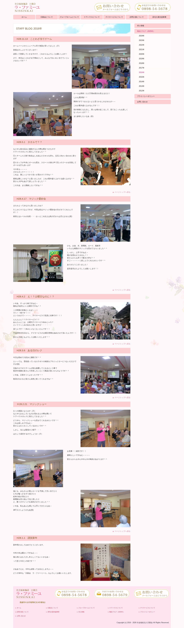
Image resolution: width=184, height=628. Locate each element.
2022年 (141, 45)
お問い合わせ (142, 102)
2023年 (141, 40)
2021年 (141, 49)
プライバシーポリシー (146, 96)
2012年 (141, 91)
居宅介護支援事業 (159, 17)
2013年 (141, 86)
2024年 (141, 36)
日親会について (47, 17)
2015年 (141, 77)
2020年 (141, 54)
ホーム (24, 17)
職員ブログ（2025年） (146, 31)
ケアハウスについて (92, 17)
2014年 (141, 82)
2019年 (141, 59)
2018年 (141, 63)
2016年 (141, 72)
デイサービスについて (114, 17)
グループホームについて (69, 17)
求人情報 (140, 26)
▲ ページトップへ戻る (121, 192)
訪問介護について (137, 17)
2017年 (141, 68)
